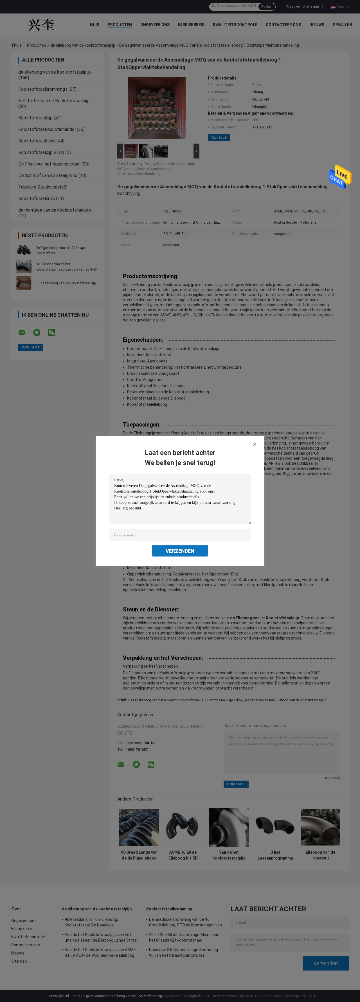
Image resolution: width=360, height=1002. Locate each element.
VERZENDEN (180, 551)
